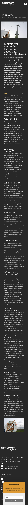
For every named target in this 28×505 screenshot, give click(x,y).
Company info (22, 17)
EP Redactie (7, 17)
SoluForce (6, 94)
